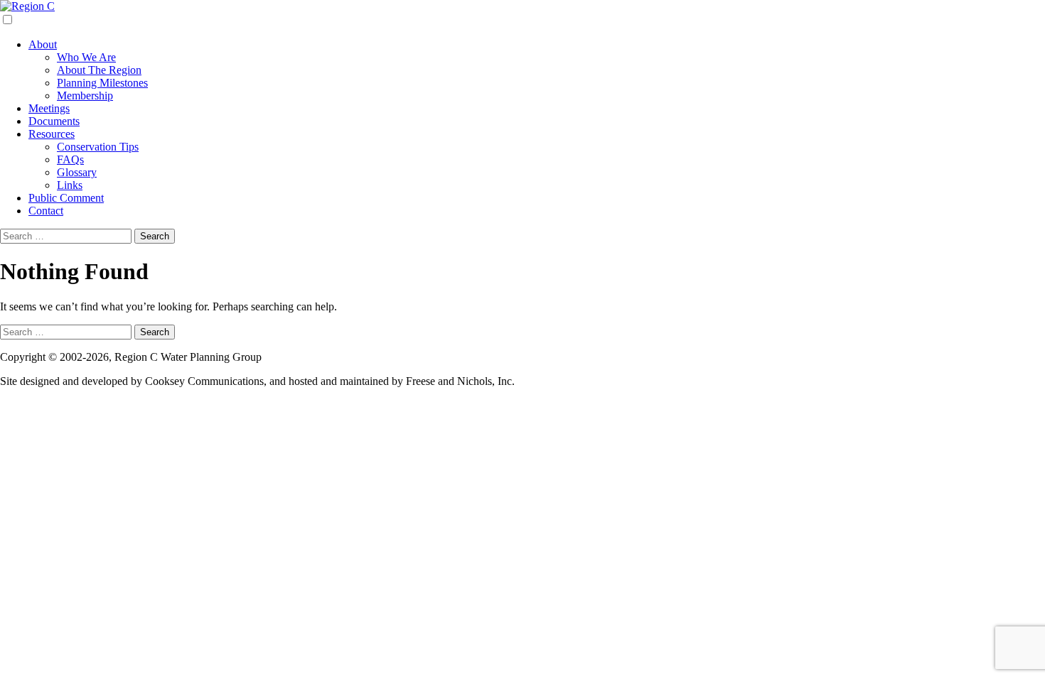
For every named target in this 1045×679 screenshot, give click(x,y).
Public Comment (66, 198)
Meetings (49, 108)
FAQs (70, 159)
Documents (54, 121)
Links (69, 185)
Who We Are (86, 57)
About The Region (99, 70)
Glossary (77, 172)
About (42, 44)
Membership (85, 95)
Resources (51, 134)
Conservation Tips (98, 147)
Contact (45, 211)
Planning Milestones (102, 83)
